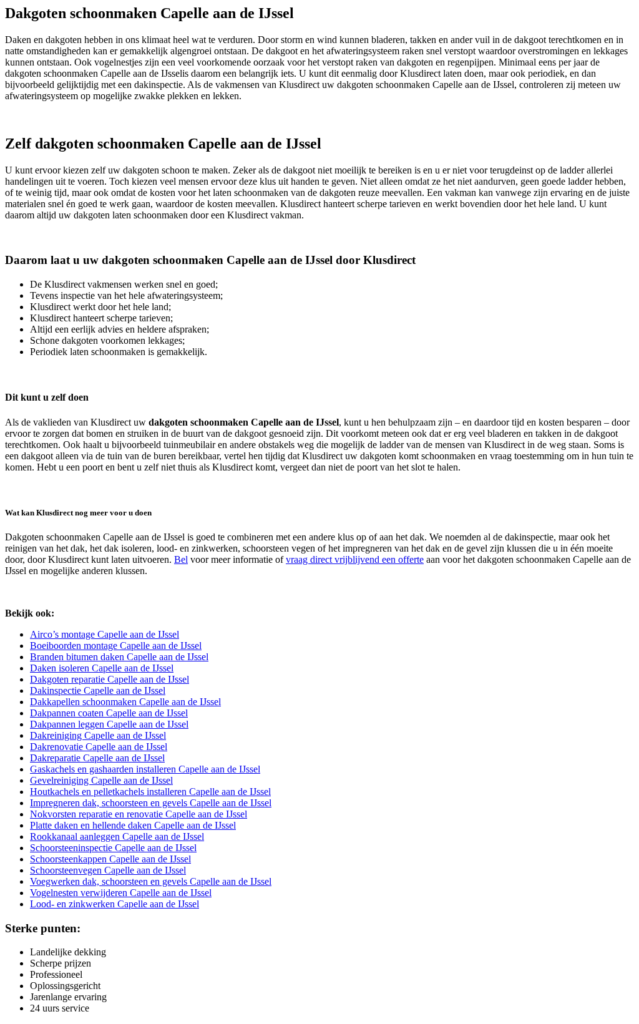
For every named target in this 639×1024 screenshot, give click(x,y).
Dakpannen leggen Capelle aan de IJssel (109, 724)
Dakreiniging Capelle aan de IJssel (98, 735)
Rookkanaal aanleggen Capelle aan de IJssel (117, 836)
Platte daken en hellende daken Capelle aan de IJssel (133, 825)
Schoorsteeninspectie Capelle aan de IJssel (113, 847)
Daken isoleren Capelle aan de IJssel (101, 668)
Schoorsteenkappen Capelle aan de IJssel (110, 859)
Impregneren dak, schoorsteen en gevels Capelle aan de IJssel (150, 802)
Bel (181, 559)
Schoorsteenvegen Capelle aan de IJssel (108, 870)
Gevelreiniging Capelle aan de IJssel (101, 780)
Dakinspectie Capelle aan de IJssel (97, 690)
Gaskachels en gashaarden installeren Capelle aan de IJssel (145, 769)
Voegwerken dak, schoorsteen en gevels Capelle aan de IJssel (150, 881)
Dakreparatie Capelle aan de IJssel (97, 758)
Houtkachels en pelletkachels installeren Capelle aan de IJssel (150, 791)
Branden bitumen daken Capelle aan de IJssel (119, 656)
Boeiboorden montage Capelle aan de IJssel (116, 645)
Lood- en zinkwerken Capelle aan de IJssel (114, 904)
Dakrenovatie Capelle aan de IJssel (98, 746)
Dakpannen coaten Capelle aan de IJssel (109, 713)
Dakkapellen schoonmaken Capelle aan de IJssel (125, 701)
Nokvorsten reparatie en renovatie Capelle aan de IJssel (138, 814)
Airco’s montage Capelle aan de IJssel (104, 634)
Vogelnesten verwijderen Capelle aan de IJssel (121, 892)
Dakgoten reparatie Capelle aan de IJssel (109, 679)
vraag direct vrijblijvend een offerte (355, 559)
